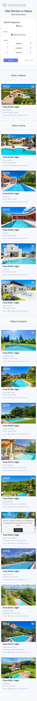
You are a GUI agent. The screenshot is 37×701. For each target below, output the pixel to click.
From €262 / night (11, 680)
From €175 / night (11, 462)
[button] (29, 60)
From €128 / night (11, 157)
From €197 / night (11, 302)
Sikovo (19, 26)
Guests (6, 40)
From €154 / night (11, 266)
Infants (19, 52)
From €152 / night (11, 193)
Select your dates (19, 35)
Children (19, 48)
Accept (18, 530)
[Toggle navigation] (31, 5)
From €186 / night (11, 425)
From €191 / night (11, 353)
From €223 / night (11, 644)
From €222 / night (11, 535)
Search (10, 60)
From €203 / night (11, 498)
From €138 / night (11, 389)
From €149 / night (11, 107)
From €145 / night (11, 230)
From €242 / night (11, 607)
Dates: (6, 32)
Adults (19, 43)
